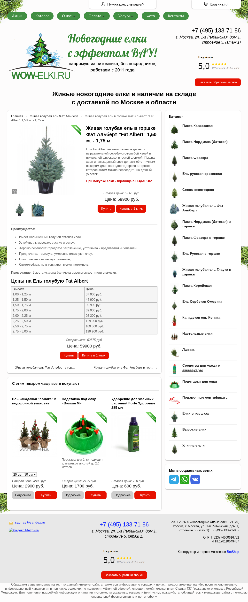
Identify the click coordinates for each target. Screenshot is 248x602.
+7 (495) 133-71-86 (216, 30)
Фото (151, 16)
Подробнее (23, 495)
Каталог (42, 16)
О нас (67, 16)
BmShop (233, 552)
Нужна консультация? (125, 4)
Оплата (95, 16)
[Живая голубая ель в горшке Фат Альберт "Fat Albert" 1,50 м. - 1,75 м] (46, 160)
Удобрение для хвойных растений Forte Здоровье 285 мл (133, 403)
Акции (17, 16)
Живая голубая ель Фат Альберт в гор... (45, 367)
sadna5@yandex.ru (30, 522)
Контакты (176, 16)
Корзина (216, 4)
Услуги (124, 16)
